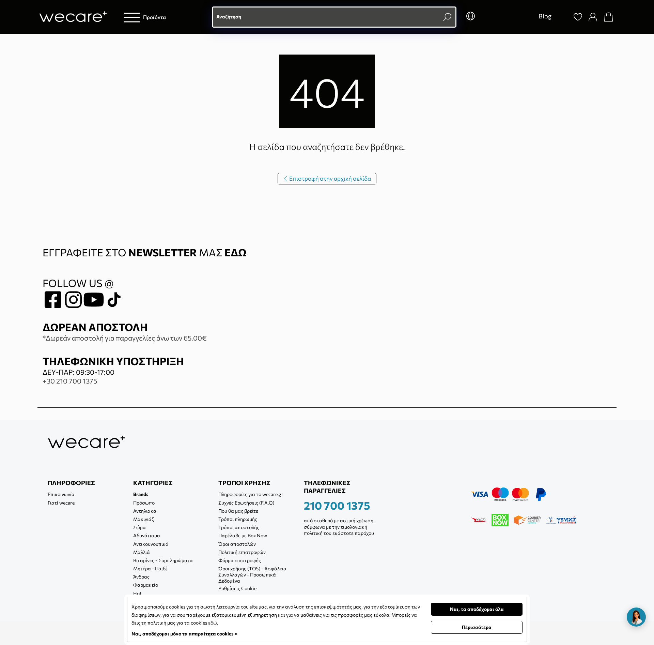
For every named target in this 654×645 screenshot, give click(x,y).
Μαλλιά (141, 552)
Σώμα (139, 527)
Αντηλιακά (144, 511)
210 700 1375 (337, 505)
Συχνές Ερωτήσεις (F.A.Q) (246, 503)
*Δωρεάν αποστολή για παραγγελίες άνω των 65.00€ (125, 338)
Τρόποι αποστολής (238, 527)
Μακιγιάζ (143, 519)
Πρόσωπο (144, 503)
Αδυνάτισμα (146, 535)
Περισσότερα (477, 627)
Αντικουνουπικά (151, 544)
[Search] (562, 17)
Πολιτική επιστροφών (242, 552)
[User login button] (593, 17)
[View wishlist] (578, 17)
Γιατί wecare (61, 503)
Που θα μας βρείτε (238, 511)
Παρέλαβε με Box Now (242, 535)
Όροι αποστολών (237, 544)
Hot (137, 593)
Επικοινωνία (61, 494)
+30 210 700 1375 (70, 381)
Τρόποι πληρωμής (237, 519)
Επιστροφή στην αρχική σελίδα (329, 178)
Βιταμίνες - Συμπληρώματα (163, 560)
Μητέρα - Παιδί (150, 568)
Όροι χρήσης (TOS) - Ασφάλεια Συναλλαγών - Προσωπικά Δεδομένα (252, 575)
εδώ (212, 623)
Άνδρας (141, 577)
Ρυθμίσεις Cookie (237, 588)
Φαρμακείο (145, 585)
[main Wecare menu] (132, 17)
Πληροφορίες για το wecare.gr (250, 494)
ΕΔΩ (235, 252)
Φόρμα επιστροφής (239, 560)
